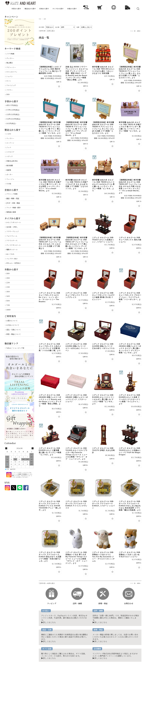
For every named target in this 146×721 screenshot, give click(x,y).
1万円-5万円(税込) (12, 114)
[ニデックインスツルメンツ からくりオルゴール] (103, 381)
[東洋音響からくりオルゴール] (103, 53)
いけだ (8, 134)
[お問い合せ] (128, 588)
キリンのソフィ (11, 72)
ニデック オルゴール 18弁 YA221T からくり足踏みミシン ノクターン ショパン (103, 239)
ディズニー (10, 58)
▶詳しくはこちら (48, 622)
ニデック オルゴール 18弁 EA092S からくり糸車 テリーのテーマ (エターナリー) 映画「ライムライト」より (129, 399)
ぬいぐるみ (10, 254)
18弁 (8, 94)
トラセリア (10, 152)
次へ (135, 31)
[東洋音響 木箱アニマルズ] (130, 108)
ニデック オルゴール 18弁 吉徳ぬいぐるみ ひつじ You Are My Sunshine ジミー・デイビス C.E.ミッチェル (103, 556)
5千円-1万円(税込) (12, 110)
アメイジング (11, 85)
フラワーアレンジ (12, 231)
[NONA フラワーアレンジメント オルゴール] (76, 53)
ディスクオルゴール (13, 245)
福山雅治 (9, 62)
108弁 (8, 309)
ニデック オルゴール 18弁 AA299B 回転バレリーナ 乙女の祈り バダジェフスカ (103, 346)
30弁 (8, 291)
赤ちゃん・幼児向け (13, 263)
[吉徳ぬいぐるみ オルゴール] (76, 538)
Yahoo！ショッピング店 (15, 348)
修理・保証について (13, 334)
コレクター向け (11, 258)
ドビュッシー (11, 67)
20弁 (8, 278)
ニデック (9, 156)
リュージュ (10, 179)
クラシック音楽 (11, 194)
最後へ (139, 31)
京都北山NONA (12, 161)
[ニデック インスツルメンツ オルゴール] (130, 224)
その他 (8, 183)
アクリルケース (11, 240)
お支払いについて (12, 325)
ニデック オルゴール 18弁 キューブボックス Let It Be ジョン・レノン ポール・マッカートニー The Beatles (49, 297)
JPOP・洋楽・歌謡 (13, 203)
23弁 (8, 287)
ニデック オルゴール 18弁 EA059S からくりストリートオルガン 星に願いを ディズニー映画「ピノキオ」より (103, 399)
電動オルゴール (11, 249)
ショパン (9, 76)
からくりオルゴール (13, 222)
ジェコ (8, 147)
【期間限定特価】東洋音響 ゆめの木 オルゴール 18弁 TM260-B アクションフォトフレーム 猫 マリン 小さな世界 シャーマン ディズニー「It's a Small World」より (76, 128)
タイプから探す (58, 9)
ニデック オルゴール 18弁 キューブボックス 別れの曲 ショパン (130, 239)
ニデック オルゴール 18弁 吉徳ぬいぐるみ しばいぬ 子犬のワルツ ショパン (129, 554)
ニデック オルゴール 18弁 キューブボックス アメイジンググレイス (76, 295)
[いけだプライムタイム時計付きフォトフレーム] (50, 53)
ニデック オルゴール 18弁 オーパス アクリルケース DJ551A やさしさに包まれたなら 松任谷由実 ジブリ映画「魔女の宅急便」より (130, 505)
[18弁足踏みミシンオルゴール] (103, 224)
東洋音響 (9, 165)
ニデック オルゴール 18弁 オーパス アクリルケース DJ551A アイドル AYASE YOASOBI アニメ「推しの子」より (50, 505)
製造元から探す (30, 9)
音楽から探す (44, 9)
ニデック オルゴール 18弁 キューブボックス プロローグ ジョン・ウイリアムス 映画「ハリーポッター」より (130, 297)
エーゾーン (10, 143)
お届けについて (11, 320)
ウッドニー (10, 138)
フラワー (9, 90)
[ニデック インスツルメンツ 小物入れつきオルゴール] (76, 330)
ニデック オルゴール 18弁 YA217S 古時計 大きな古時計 (103, 450)
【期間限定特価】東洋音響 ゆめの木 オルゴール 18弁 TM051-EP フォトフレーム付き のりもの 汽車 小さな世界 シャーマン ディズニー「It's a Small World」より (130, 186)
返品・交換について (13, 329)
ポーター (9, 174)
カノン (8, 81)
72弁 (8, 305)
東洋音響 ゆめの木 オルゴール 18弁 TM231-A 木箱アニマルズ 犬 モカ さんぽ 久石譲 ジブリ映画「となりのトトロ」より (76, 184)
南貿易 (8, 170)
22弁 (8, 282)
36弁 (8, 296)
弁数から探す (72, 9)
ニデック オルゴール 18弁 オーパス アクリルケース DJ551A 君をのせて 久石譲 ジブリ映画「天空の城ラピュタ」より (50, 556)
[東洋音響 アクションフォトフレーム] (130, 53)
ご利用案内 (10, 316)
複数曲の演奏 (11, 212)
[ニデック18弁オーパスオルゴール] (76, 488)
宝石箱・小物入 (11, 227)
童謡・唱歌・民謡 (12, 198)
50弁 (8, 300)
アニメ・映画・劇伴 (13, 207)
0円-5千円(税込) (12, 105)
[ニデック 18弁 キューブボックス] (76, 279)
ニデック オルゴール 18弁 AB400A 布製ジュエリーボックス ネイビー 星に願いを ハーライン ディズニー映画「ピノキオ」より (130, 348)
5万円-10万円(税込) (13, 119)
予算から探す (16, 9)
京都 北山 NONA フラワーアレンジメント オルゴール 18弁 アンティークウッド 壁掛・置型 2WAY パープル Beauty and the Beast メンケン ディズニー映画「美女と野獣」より (76, 73)
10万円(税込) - (11, 123)
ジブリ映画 (10, 53)
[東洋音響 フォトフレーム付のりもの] (130, 166)
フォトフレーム (11, 236)
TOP (40, 19)
